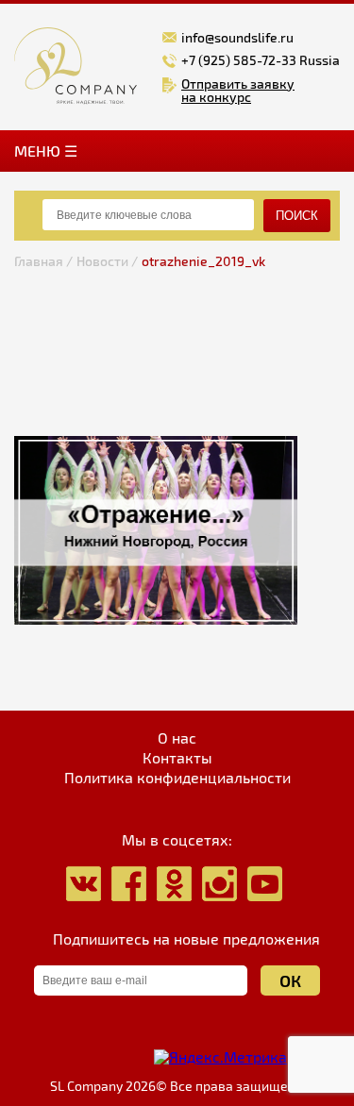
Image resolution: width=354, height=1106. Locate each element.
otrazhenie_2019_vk (203, 261)
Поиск (297, 216)
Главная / (43, 261)
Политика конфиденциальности (177, 777)
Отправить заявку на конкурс (238, 90)
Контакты (177, 757)
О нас (177, 738)
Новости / (107, 261)
